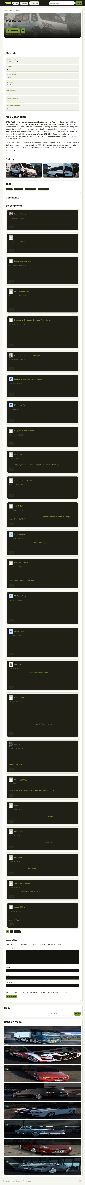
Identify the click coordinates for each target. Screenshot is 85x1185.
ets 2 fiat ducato (30, 189)
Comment (10, 948)
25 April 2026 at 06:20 (16, 538)
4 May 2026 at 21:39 (15, 600)
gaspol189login (20, 907)
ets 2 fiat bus (18, 189)
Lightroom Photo (20, 405)
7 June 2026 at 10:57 (15, 911)
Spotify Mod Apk (15, 764)
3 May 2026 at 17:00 (15, 567)
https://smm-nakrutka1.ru (30, 891)
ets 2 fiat (9, 189)
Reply (11, 227)
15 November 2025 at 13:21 (17, 265)
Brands (15, 3)
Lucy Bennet (19, 698)
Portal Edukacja (20, 214)
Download (14, 31)
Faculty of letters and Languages (27, 355)
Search (79, 3)
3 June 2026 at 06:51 (15, 810)
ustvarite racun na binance (24, 480)
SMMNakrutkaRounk (22, 883)
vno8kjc (17, 806)
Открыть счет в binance (24, 431)
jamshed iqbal (19, 534)
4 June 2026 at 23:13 (15, 887)
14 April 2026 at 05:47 (16, 484)
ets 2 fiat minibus (43, 189)
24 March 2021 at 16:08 (16, 218)
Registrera (18, 454)
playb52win (18, 832)
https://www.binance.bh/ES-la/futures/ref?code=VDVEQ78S (32, 790)
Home (6, 10)
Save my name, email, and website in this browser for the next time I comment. (37, 992)
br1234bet (18, 858)
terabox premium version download (28, 379)
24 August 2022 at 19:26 (17, 241)
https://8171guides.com (42, 724)
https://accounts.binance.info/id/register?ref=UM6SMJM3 (38, 465)
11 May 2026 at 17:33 (15, 702)
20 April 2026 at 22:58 (16, 510)
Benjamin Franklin (21, 563)
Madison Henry (20, 596)
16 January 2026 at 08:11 (17, 359)
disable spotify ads (21, 292)
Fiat (11, 10)
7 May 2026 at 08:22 (15, 668)
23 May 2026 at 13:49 (16, 748)
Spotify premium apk (22, 261)
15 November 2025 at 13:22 (18, 296)
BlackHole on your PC (42, 543)
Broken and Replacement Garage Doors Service (33, 320)
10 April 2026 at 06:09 (16, 435)
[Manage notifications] (80, 1180)
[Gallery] (23, 30)
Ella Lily (17, 744)
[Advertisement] (42, 43)
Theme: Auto (34, 3)
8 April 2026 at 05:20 (15, 409)
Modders (24, 3)
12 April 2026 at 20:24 (16, 458)
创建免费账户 (19, 506)
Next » (17, 932)
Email (8, 975)
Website (9, 982)
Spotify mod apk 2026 (39, 673)
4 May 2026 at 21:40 (15, 635)
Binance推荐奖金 (20, 780)
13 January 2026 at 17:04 (17, 324)
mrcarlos (17, 664)
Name (9, 967)
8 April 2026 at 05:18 (15, 383)
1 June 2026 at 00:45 (15, 784)
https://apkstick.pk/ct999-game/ (21, 580)
